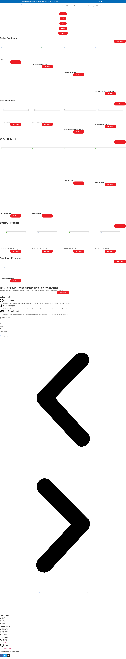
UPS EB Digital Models (102, 124)
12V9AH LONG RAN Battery (9, 249)
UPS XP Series (5, 122)
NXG (2, 59)
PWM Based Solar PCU (71, 72)
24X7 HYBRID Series (38, 122)
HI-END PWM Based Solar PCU (104, 91)
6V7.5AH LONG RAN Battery (72, 249)
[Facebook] (99, 1)
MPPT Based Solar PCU (39, 64)
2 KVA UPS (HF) (100, 182)
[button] (57, 6)
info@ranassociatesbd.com (10, 642)
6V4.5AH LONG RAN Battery (104, 249)
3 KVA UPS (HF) (68, 181)
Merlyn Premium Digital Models (73, 129)
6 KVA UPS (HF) (37, 213)
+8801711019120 (7, 648)
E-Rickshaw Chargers (7, 278)
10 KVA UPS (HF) (6, 213)
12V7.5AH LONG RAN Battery (41, 249)
